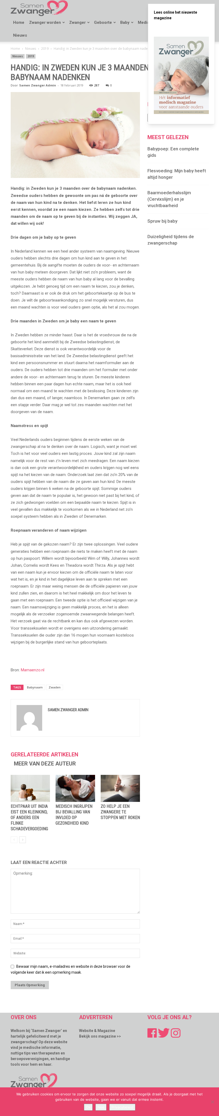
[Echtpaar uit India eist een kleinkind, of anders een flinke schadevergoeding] (30, 788)
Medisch (146, 22)
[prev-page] (14, 839)
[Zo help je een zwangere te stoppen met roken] (120, 788)
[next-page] (22, 839)
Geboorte (103, 22)
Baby (125, 22)
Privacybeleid (122, 1107)
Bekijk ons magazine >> (100, 1036)
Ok (88, 1107)
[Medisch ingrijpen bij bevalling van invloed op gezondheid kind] (75, 788)
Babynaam (35, 687)
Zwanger (77, 22)
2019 (45, 48)
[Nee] (212, 1101)
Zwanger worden (45, 22)
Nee (100, 1107)
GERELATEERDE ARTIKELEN (44, 754)
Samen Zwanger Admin (37, 85)
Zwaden (55, 687)
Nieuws (20, 35)
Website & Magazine (97, 1031)
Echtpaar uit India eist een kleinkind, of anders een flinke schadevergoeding (29, 817)
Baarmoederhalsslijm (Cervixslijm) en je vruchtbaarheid (169, 199)
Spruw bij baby (162, 221)
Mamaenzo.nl (32, 670)
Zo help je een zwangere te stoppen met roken (120, 812)
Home (18, 22)
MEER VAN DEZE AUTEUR (45, 763)
